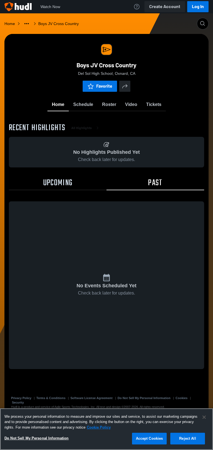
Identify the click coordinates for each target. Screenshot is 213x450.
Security (18, 402)
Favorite (104, 86)
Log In (198, 6)
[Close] (204, 417)
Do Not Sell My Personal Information (144, 398)
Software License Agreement (91, 398)
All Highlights (81, 128)
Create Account (164, 6)
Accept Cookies (149, 438)
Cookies (181, 398)
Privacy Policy (21, 398)
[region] (106, 429)
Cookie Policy (99, 427)
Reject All (187, 438)
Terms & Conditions (50, 398)
